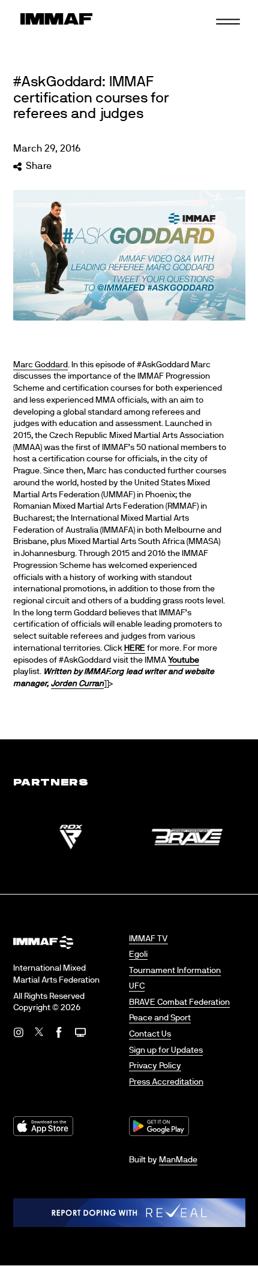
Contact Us (150, 1034)
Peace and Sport (160, 1018)
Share (39, 166)
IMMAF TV (148, 939)
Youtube (183, 660)
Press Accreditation (166, 1082)
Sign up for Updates (166, 1050)
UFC (137, 986)
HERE (134, 648)
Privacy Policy (155, 1066)
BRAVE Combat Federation (179, 1002)
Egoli (138, 954)
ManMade (178, 1160)
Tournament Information (175, 970)
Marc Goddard (40, 365)
